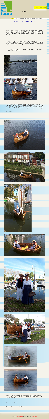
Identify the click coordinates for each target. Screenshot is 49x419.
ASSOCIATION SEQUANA (19, 416)
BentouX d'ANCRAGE (34, 416)
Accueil (12, 18)
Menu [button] (25, 11)
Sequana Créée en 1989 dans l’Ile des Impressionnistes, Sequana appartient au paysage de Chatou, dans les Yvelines (24, 2)
